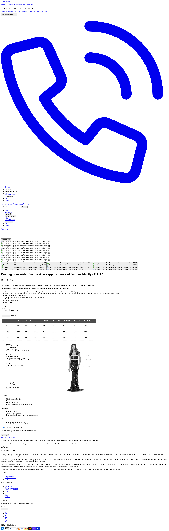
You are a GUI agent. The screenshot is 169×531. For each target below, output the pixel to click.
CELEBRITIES (10, 195)
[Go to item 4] (23, 265)
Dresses (8, 189)
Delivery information (11, 488)
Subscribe (4, 509)
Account (5, 229)
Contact (7, 200)
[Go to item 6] (115, 265)
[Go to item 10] (23, 269)
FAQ (6, 493)
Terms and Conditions (11, 490)
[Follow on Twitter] (6, 519)
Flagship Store (9, 476)
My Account (8, 486)
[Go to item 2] (69, 263)
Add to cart (5, 435)
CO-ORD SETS (11, 191)
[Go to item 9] (115, 267)
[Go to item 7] (23, 267)
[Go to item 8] (69, 267)
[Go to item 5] (69, 265)
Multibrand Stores (10, 478)
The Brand (9, 197)
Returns (7, 491)
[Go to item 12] (115, 269)
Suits (6, 193)
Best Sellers (8, 188)
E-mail (21, 507)
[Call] (84, 183)
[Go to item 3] (115, 263)
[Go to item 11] (69, 269)
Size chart (6, 316)
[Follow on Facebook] (6, 516)
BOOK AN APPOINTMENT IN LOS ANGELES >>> (18, 5)
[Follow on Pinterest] (6, 521)
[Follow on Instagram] (6, 513)
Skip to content (5, 1)
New (6, 186)
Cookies (7, 497)
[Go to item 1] (23, 263)
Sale (6, 198)
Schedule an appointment (8, 437)
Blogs (6, 495)
